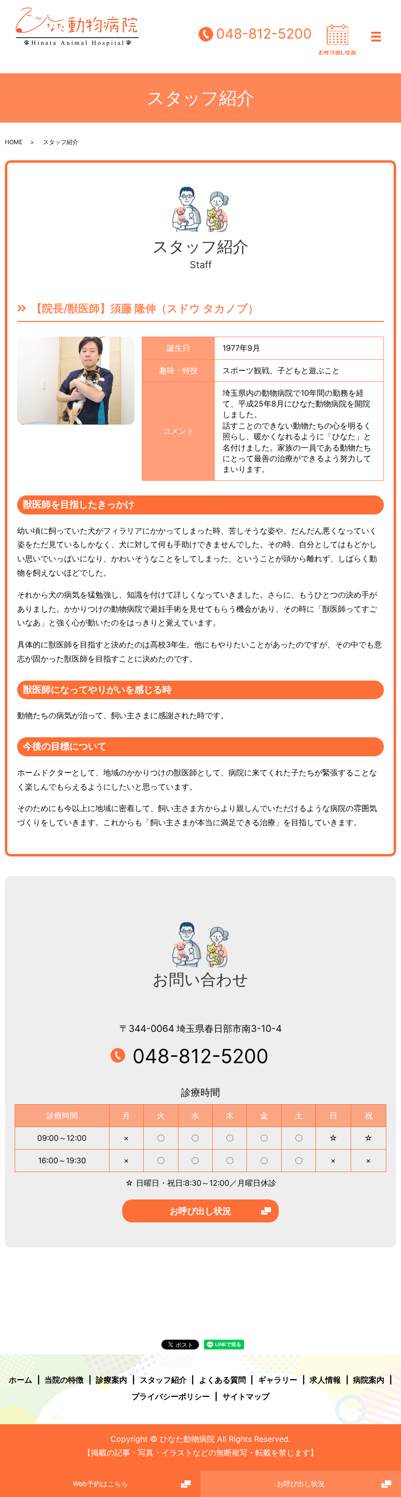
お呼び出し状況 (200, 1211)
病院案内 (368, 1380)
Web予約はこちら (100, 1483)
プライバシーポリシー (171, 1396)
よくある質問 (222, 1380)
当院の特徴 (64, 1380)
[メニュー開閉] (376, 37)
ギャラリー (277, 1380)
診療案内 (111, 1380)
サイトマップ (246, 1396)
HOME (13, 142)
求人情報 (325, 1380)
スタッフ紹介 (163, 1380)
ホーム (20, 1380)
